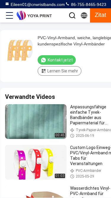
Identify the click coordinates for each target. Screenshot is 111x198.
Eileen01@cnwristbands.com (38, 4)
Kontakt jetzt (60, 60)
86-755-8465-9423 (88, 4)
